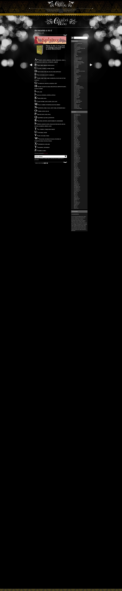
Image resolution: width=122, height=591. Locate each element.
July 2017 (75, 149)
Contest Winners (77, 51)
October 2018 (76, 133)
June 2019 (76, 125)
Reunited (76, 81)
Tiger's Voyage (77, 96)
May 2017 (75, 151)
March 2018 (76, 140)
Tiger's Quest (76, 93)
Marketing (76, 66)
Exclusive (76, 55)
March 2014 (76, 197)
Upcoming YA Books (78, 101)
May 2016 (75, 165)
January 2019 (76, 129)
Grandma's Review (77, 59)
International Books (78, 61)
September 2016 (77, 161)
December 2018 (77, 131)
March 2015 (76, 182)
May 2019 (75, 126)
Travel (75, 98)
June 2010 (76, 205)
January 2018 (76, 143)
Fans (75, 56)
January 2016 (76, 170)
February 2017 (77, 155)
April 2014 (76, 196)
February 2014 (77, 198)
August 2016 (76, 162)
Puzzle (75, 74)
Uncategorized (77, 100)
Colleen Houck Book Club (79, 48)
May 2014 (75, 194)
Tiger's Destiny (77, 90)
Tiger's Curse (77, 89)
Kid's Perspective (77, 63)
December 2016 (77, 157)
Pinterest (47, 163)
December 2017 (77, 144)
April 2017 (76, 152)
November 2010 (77, 202)
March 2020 (76, 121)
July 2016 (75, 163)
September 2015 (77, 175)
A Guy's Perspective (78, 43)
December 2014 (77, 186)
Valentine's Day (77, 102)
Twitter (45, 163)
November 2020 (77, 114)
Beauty (75, 45)
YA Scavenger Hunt (78, 108)
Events (75, 54)
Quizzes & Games (77, 75)
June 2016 (76, 164)
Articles (76, 44)
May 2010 (75, 206)
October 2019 (76, 122)
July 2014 (75, 192)
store (75, 84)
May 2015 (75, 180)
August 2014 (76, 191)
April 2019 (76, 127)
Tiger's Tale (76, 95)
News (75, 73)
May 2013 (75, 200)
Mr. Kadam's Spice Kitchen (79, 71)
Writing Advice (77, 104)
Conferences (77, 49)
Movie (75, 68)
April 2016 (76, 167)
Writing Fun (76, 106)
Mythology (76, 72)
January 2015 (76, 185)
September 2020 (77, 115)
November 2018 (77, 132)
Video (75, 103)
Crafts (75, 53)
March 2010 (76, 208)
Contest (76, 50)
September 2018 (77, 134)
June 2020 (76, 117)
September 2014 (77, 190)
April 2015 (76, 181)
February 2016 (77, 169)
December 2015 (77, 171)
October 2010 (76, 203)
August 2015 (76, 176)
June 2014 (76, 193)
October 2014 (76, 188)
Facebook (44, 163)
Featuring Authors (78, 57)
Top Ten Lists (76, 97)
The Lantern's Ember (78, 86)
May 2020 (75, 119)
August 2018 (76, 135)
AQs (53, 14)
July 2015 (75, 177)
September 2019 (77, 123)
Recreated (45, 153)
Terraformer (77, 85)
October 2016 (76, 159)
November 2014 (77, 187)
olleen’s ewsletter (70, 14)
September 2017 (77, 146)
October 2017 (76, 145)
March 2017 (76, 153)
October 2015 (76, 174)
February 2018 (77, 141)
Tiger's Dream (77, 91)
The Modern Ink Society (79, 87)
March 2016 (76, 168)
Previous (31, 65)
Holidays (76, 60)
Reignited (76, 80)
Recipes (75, 78)
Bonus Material (77, 47)
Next (91, 65)
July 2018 (75, 137)
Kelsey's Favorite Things (79, 62)
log (59, 14)
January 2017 (76, 156)
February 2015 (76, 184)
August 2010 (76, 204)
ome (46, 14)
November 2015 (77, 173)
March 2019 (76, 128)
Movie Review (76, 69)
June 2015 (75, 179)
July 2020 (76, 116)
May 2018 (75, 138)
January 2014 (76, 199)
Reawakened (76, 77)
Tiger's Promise (77, 92)
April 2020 (76, 120)
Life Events (76, 65)
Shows (75, 83)
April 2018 (76, 139)
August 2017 (76, 147)
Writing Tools (77, 107)
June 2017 (76, 150)
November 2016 (77, 158)
